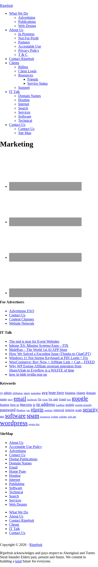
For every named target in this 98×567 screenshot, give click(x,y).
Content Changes (21, 319)
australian (36, 393)
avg (45, 392)
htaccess (26, 405)
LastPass (60, 405)
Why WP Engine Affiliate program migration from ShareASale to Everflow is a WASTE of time (45, 368)
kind (18, 561)
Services (15, 500)
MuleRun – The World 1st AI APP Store (38, 350)
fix (39, 399)
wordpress (14, 422)
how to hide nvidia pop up (28, 374)
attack (27, 393)
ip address (45, 404)
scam (78, 410)
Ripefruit (6, 6)
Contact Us (17, 315)
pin (28, 410)
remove (70, 410)
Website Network (21, 323)
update (54, 416)
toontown (45, 416)
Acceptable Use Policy (25, 447)
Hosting (15, 475)
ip (34, 405)
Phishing (21, 410)
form (45, 399)
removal (59, 410)
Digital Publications (23, 459)
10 (1, 393)
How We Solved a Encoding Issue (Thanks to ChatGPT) (50, 354)
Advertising (17, 451)
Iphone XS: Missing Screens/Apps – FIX (38, 345)
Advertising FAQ (21, 311)
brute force (56, 393)
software (15, 415)
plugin (37, 409)
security (90, 409)
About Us (16, 443)
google (80, 398)
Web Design (18, 504)
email (20, 399)
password (7, 409)
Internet (14, 480)
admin (8, 393)
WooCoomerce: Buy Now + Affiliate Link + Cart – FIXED (52, 362)
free (69, 399)
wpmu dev (34, 424)
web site (72, 416)
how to (14, 405)
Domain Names (20, 463)
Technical (16, 492)
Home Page (17, 471)
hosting (4, 405)
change (80, 393)
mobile (69, 405)
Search (14, 496)
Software (15, 488)
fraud (62, 399)
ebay (10, 399)
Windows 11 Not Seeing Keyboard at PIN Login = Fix (48, 358)
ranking (48, 410)
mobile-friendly (83, 405)
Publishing (16, 484)
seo (2, 416)
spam (33, 415)
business (70, 393)
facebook (32, 399)
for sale (53, 399)
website (63, 416)
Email (13, 467)
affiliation (18, 393)
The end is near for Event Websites (34, 341)
